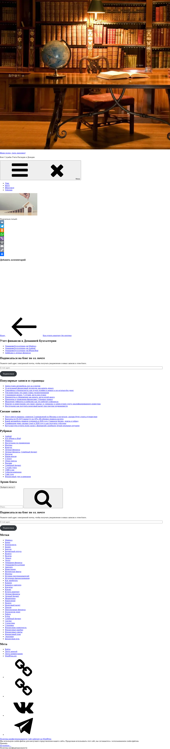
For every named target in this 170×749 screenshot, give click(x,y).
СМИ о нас (9, 470)
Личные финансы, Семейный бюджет (21, 452)
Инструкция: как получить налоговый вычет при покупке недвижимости (36, 406)
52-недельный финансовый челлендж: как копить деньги (29, 388)
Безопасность (10, 545)
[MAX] (23, 696)
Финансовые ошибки (14, 630)
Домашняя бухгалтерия (15, 565)
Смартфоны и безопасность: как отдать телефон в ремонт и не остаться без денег (39, 390)
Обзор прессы (11, 461)
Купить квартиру (12, 592)
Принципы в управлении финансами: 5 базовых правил (29, 399)
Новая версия (10, 456)
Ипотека (8, 445)
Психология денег (12, 612)
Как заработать (11, 580)
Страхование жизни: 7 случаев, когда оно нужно (25, 395)
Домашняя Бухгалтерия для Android (20, 348)
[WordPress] (85, 242)
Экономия (9, 636)
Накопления (10, 601)
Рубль (7, 616)
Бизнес (8, 547)
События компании (13, 472)
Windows (8, 441)
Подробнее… (5, 746)
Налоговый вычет (12, 605)
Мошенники (10, 598)
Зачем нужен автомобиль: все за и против (22, 386)
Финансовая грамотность (16, 627)
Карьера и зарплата (13, 585)
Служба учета (11, 468)
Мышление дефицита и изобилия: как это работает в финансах (31, 402)
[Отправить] (85, 254)
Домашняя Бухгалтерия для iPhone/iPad (21, 350)
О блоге (8, 459)
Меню (78, 179)
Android (8, 436)
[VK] (85, 222)
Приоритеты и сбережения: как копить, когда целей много (30, 397)
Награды (8, 454)
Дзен (7, 183)
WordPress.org (11, 656)
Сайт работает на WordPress (39, 739)
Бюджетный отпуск (13, 551)
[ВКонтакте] (23, 715)
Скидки (8, 621)
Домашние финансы (13, 563)
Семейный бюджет (13, 465)
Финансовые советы (13, 632)
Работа (8, 614)
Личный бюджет (12, 596)
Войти (7, 649)
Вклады (8, 556)
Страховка (9, 625)
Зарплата (9, 567)
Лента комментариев (14, 654)
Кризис (8, 589)
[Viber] (85, 238)
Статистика (10, 623)
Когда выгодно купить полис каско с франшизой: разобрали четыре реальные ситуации (42, 426)
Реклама (8, 463)
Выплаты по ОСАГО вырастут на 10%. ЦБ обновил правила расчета (34, 419)
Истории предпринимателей (17, 576)
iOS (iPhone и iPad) (13, 438)
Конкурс (8, 447)
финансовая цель (12, 639)
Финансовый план (13, 634)
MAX (7, 185)
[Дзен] (23, 677)
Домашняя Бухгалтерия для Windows (20, 346)
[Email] (85, 246)
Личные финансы (12, 450)
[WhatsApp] (85, 234)
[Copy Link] (85, 250)
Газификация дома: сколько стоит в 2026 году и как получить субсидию (35, 423)
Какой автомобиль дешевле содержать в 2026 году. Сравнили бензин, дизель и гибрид (41, 421)
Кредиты (9, 587)
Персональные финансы (15, 610)
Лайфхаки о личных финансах (18, 353)
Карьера (8, 583)
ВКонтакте (9, 188)
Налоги (8, 603)
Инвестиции (10, 569)
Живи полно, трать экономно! (13, 153)
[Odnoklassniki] (85, 230)
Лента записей (11, 651)
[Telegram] (85, 226)
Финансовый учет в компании (18, 476)
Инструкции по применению (17, 443)
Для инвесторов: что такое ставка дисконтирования (27, 393)
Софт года (9, 474)
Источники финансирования (17, 578)
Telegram (8, 190)
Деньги (8, 558)
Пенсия (8, 607)
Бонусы (8, 549)
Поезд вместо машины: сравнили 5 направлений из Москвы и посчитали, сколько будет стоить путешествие (51, 417)
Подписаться (8, 374)
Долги (7, 560)
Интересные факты (13, 571)
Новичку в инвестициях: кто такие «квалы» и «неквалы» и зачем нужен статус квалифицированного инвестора (53, 404)
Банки (7, 542)
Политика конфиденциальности (13, 739)
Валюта (8, 554)
